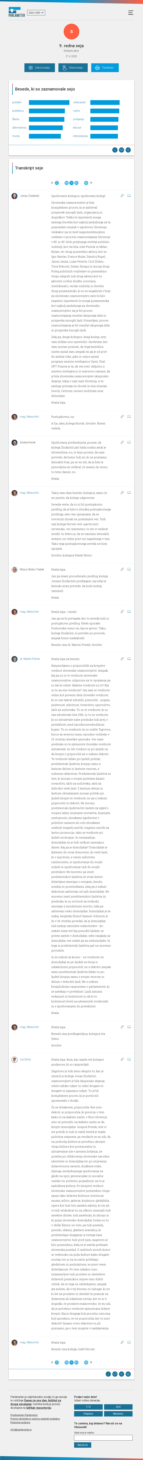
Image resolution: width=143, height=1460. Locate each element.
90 (71, 183)
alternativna (19, 127)
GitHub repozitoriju (38, 1407)
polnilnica (18, 110)
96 (86, 183)
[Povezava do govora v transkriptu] (122, 195)
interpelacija (80, 136)
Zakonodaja (42, 67)
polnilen (16, 102)
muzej (16, 136)
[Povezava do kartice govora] (128, 195)
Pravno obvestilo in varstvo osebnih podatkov (35, 1418)
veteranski (79, 102)
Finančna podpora (20, 1422)
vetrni (76, 110)
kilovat (77, 127)
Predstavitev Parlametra (23, 1415)
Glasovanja (75, 67)
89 (66, 183)
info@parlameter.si (21, 1429)
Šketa (15, 119)
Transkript (108, 67)
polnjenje (78, 119)
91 (76, 183)
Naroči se (83, 1445)
